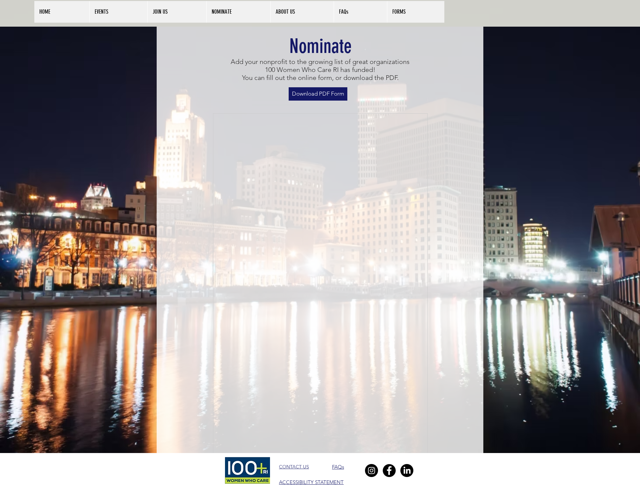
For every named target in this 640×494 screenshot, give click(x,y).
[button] (302, 12)
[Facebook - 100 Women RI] (389, 470)
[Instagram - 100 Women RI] (371, 470)
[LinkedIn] (406, 470)
